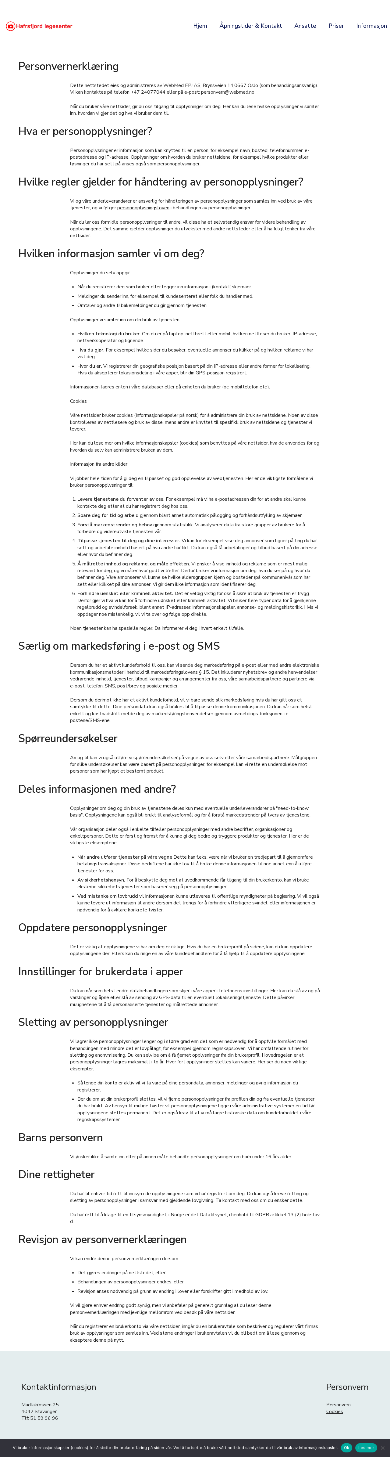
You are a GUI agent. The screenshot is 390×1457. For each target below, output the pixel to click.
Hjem (200, 26)
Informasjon (371, 26)
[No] (382, 1448)
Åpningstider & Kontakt (250, 26)
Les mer (366, 1447)
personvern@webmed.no (227, 92)
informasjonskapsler (157, 443)
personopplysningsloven (143, 207)
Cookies (334, 1411)
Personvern (338, 1404)
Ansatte (305, 26)
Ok (346, 1447)
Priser (336, 26)
